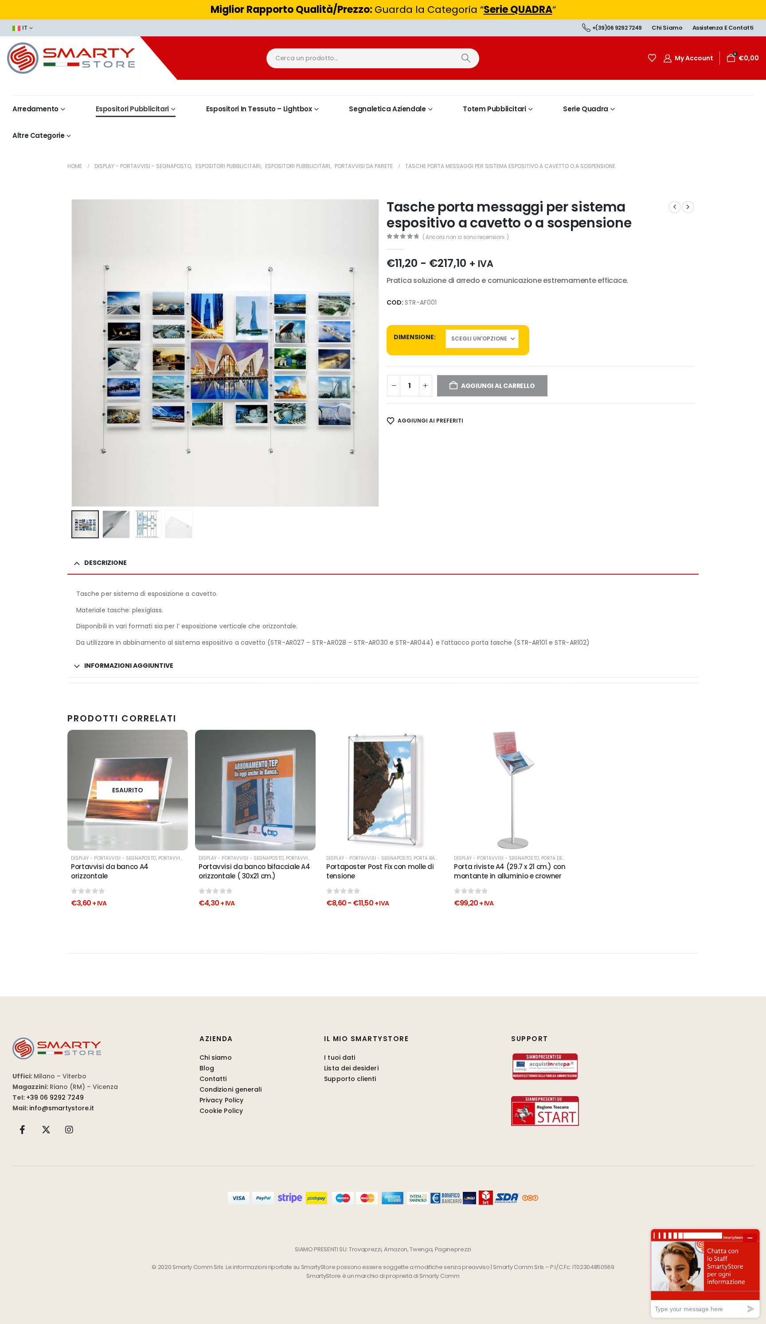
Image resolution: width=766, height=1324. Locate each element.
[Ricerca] (465, 58)
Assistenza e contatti (723, 28)
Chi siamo (667, 28)
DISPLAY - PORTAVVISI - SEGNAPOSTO (113, 858)
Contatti (213, 1078)
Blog (206, 1068)
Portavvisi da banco (183, 858)
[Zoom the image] (56, 1042)
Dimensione (414, 337)
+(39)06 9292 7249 (617, 27)
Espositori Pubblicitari (132, 109)
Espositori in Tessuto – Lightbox (259, 109)
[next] (688, 207)
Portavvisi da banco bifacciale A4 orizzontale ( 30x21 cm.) (254, 871)
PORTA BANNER (431, 858)
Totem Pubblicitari (494, 109)
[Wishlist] (652, 58)
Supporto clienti (350, 1078)
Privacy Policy (221, 1100)
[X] (46, 1129)
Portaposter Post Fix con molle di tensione (380, 871)
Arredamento (35, 109)
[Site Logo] (88, 58)
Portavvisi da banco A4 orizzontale (110, 871)
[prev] (674, 207)
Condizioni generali (230, 1089)
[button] (73, 353)
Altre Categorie (38, 135)
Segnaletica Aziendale (387, 109)
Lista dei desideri (351, 1068)
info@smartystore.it (61, 1108)
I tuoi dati (339, 1057)
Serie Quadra (585, 109)
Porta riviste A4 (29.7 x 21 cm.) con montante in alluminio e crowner (510, 871)
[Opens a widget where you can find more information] (705, 1273)
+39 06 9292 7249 (55, 1097)
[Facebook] (22, 1129)
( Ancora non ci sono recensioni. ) (465, 237)
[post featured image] (255, 790)
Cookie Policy (221, 1110)
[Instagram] (69, 1129)
